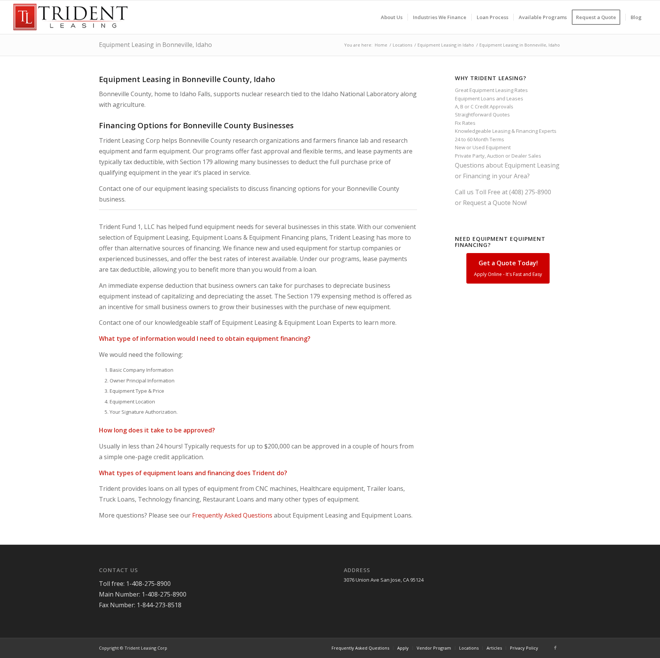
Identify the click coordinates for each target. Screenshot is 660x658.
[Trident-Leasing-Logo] (70, 17)
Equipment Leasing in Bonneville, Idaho (155, 44)
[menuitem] (392, 17)
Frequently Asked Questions (232, 515)
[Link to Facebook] (555, 647)
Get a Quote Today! (508, 268)
